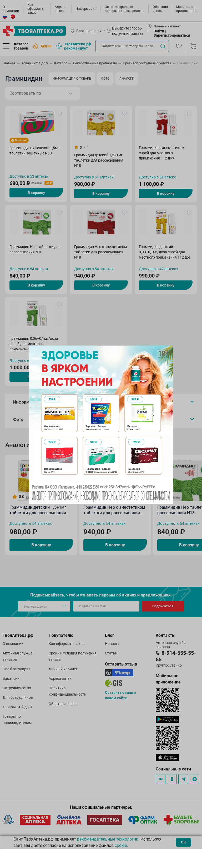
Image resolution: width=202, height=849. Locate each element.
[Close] (167, 351)
